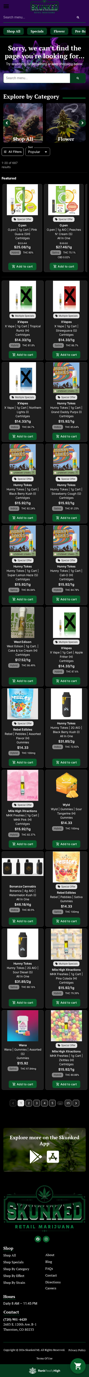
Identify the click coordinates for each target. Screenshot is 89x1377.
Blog (48, 1261)
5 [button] (52, 1103)
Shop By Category (16, 1269)
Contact (51, 1275)
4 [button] (45, 1103)
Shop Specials (13, 1262)
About (49, 1255)
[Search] (78, 17)
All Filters (15, 151)
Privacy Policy (77, 1350)
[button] (6, 6)
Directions (53, 1282)
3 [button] (37, 1103)
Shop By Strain (14, 1282)
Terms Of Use (44, 1358)
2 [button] (29, 1103)
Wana (23, 1045)
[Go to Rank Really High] (44, 1370)
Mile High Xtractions (22, 811)
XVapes (22, 322)
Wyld (66, 804)
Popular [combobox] (34, 152)
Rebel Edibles (22, 729)
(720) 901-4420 (15, 1319)
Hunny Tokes (66, 403)
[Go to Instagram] (46, 1239)
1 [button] (21, 1103)
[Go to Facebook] (38, 1239)
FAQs (49, 1268)
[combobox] (36, 17)
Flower (66, 139)
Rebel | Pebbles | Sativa (66, 897)
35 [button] (68, 1103)
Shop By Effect (13, 1275)
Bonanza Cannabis (23, 886)
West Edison (22, 642)
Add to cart (24, 266)
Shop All (23, 139)
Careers (50, 1288)
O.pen (22, 225)
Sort (30, 147)
